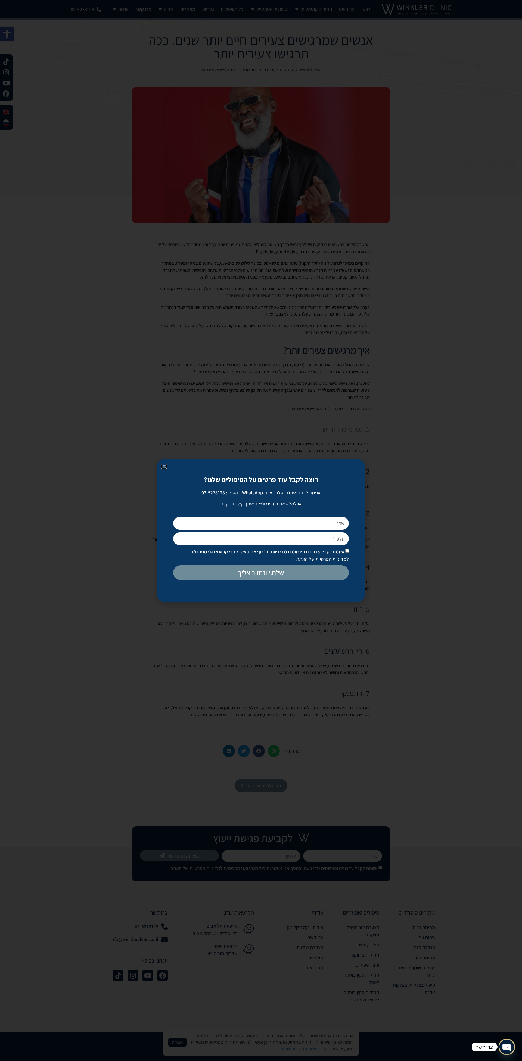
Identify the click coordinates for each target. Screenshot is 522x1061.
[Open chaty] (506, 1047)
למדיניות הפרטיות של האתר (323, 559)
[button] (164, 466)
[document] (261, 530)
